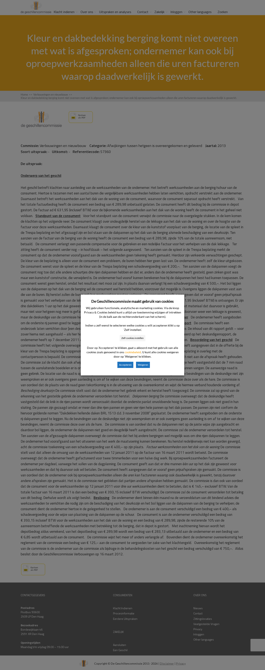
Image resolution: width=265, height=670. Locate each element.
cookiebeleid (133, 352)
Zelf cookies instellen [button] (132, 338)
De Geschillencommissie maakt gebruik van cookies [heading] (132, 301)
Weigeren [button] (143, 364)
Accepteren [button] (125, 364)
